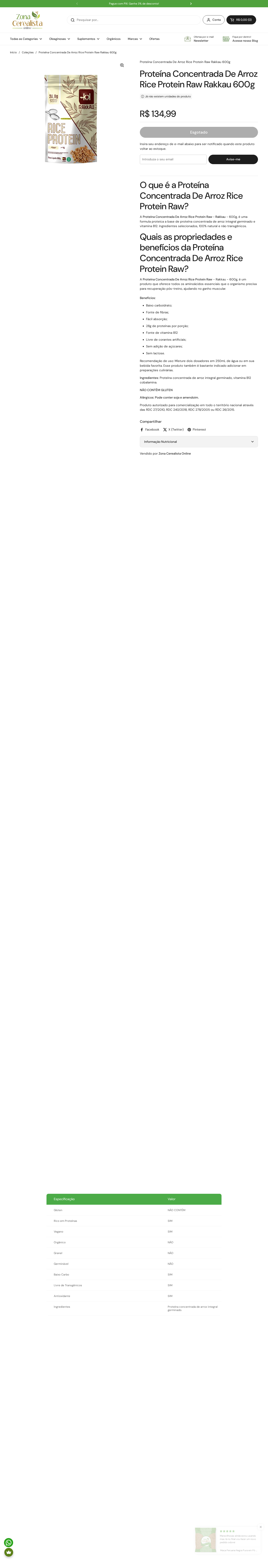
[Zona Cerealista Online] (27, 20)
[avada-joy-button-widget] (8, 1552)
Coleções (28, 52)
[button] (241, 19)
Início (13, 52)
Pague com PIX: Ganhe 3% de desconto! (134, 3)
